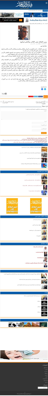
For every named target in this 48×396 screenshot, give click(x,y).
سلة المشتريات (45, 378)
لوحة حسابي (46, 380)
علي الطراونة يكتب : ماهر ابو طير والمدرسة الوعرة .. (32, 180)
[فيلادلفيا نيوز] (24, 4)
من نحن (46, 382)
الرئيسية (46, 23)
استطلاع (46, 373)
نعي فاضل (39, 306)
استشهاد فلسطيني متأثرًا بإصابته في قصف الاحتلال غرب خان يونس (30, 152)
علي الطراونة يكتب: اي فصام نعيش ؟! (35, 190)
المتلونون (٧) (39, 235)
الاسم (45, 121)
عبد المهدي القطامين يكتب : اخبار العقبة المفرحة (8, 102)
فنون (36, 43)
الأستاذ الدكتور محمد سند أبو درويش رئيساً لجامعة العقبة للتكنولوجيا (40, 102)
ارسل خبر (46, 371)
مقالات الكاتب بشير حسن (41, 216)
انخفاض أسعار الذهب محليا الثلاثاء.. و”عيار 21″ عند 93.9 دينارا (31, 147)
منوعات (45, 270)
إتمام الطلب (46, 367)
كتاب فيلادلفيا (44, 243)
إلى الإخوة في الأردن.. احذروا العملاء (35, 230)
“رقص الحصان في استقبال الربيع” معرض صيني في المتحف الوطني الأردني (29, 284)
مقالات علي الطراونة (42, 171)
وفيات (45, 292)
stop (43, 23)
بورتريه (45, 319)
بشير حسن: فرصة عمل (37, 219)
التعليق (45, 110)
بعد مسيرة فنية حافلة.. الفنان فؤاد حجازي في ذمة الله (32, 295)
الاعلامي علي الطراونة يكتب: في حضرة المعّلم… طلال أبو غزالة (33, 185)
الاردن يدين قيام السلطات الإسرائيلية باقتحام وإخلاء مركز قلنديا (31, 163)
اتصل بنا (46, 369)
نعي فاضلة (39, 301)
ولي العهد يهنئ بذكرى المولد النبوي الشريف (35, 10)
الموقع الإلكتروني (44, 128)
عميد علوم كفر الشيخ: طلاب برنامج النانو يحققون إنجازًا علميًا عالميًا (30, 279)
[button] (24, 33)
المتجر (46, 376)
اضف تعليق (31, 43)
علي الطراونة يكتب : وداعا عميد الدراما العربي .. (33, 174)
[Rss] (24, 392)
